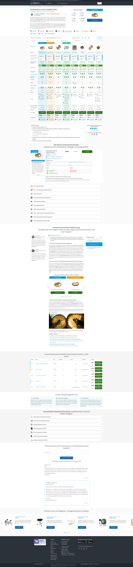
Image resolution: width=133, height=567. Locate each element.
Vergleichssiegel (53, 559)
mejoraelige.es (71, 553)
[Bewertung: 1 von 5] (91, 128)
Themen (52, 552)
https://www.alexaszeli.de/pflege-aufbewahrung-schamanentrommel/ (63, 337)
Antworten (86, 477)
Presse (52, 549)
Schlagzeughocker (50, 517)
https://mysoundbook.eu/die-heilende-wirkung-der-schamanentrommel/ (64, 345)
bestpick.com (72, 554)
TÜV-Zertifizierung (54, 553)
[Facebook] (85, 37)
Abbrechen (76, 458)
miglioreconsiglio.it (66, 551)
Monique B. (37, 249)
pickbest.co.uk (65, 554)
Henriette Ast (37, 235)
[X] (88, 37)
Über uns (52, 541)
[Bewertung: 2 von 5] (92, 128)
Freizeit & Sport (39, 6)
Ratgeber (52, 551)
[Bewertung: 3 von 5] (94, 128)
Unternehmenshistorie (54, 544)
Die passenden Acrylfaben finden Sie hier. (57, 307)
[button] (48, 287)
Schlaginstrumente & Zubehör (47, 6)
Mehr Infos (80, 0)
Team (51, 545)
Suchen (99, 3)
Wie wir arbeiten (53, 542)
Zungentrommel (112, 517)
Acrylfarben (81, 303)
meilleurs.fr (65, 553)
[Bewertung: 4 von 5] (96, 128)
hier (93, 546)
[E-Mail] (82, 37)
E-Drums (16, 517)
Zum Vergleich (19, 527)
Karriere (52, 547)
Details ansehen (95, 20)
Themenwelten (53, 548)
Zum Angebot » (42, 112)
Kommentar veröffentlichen (66, 457)
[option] (19, 522)
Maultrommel (80, 517)
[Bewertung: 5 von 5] (98, 128)
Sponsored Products (54, 557)
